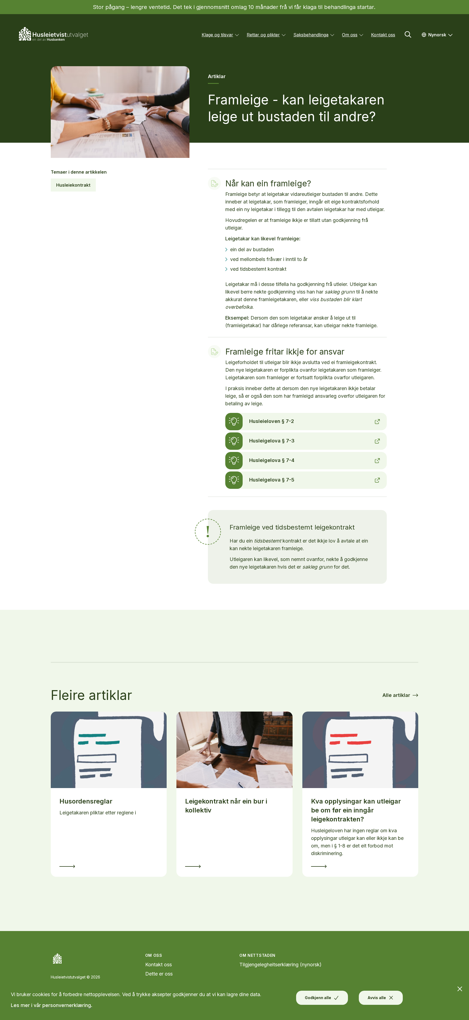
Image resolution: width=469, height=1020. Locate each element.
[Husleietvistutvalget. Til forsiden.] (56, 34)
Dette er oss (159, 974)
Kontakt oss (383, 34)
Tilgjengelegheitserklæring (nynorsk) (280, 964)
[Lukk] (462, 986)
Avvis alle (376, 997)
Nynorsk (442, 34)
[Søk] (408, 35)
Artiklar (217, 76)
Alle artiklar (396, 695)
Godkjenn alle (318, 997)
